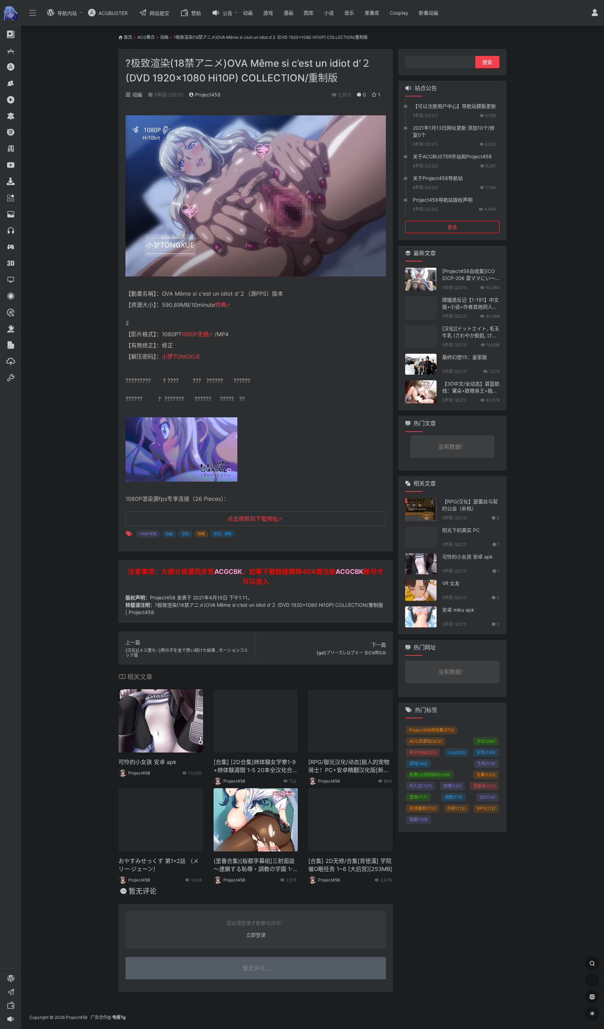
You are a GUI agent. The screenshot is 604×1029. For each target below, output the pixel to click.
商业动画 (422, 752)
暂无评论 (143, 891)
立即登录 (256, 935)
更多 (452, 227)
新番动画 (428, 13)
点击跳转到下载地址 (253, 518)
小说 (329, 13)
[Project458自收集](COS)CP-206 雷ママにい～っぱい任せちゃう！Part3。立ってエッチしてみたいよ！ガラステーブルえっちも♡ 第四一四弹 (470, 275)
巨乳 (486, 752)
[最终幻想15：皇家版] (421, 364)
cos (456, 752)
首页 (128, 37)
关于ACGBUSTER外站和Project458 (452, 156)
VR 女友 (451, 583)
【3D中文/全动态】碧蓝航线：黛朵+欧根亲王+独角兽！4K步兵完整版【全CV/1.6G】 (470, 387)
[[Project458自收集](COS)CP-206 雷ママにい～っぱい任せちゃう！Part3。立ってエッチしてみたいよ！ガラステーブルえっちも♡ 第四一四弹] (421, 279)
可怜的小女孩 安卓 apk (147, 761)
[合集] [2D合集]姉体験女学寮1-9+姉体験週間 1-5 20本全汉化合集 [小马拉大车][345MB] (256, 766)
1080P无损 (195, 334)
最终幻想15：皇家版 (464, 357)
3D (487, 797)
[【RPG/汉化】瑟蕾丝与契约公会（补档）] (421, 509)
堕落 (418, 797)
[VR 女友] (421, 590)
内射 (456, 808)
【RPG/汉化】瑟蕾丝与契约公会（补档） (470, 504)
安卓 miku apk (458, 610)
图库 (309, 13)
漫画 (288, 13)
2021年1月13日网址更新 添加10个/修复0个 (454, 131)
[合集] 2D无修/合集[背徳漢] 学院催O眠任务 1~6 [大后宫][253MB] (350, 864)
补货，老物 (222, 534)
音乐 (349, 13)
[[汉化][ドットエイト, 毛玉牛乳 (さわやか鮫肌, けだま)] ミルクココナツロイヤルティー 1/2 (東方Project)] (421, 336)
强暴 (418, 819)
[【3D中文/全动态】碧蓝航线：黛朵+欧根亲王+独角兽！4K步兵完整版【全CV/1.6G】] (421, 391)
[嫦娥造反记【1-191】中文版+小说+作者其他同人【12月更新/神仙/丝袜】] (421, 307)
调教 (453, 797)
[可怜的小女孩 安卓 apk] (421, 563)
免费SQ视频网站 (429, 774)
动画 (248, 13)
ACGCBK (228, 572)
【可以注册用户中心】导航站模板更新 (454, 106)
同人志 (420, 786)
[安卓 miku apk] (421, 616)
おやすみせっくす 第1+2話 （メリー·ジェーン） (158, 864)
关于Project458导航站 (438, 178)
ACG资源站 (425, 741)
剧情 (452, 786)
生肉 (486, 763)
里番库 (372, 13)
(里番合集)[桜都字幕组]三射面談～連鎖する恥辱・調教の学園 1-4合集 (255, 865)
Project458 (207, 95)
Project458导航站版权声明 (443, 200)
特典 (220, 304)
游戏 (268, 13)
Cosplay (399, 13)
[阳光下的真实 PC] (421, 537)
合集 (485, 774)
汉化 (185, 534)
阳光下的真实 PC (461, 530)
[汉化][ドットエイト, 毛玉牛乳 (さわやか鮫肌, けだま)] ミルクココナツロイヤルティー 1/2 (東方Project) (470, 332)
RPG (486, 808)
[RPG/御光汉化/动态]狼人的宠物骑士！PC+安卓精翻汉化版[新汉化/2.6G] (348, 766)
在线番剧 (422, 808)
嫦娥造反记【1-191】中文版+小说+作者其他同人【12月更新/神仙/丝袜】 (470, 303)
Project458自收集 (431, 730)
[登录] (594, 13)
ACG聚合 (146, 37)
